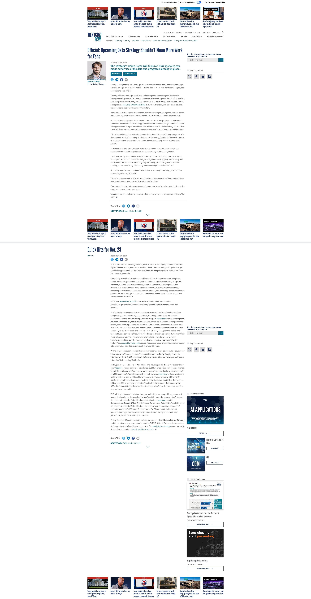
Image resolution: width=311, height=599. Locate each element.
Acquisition (197, 36)
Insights (206, 33)
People (184, 36)
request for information (131, 343)
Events (179, 33)
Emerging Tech (151, 36)
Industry (127, 41)
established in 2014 (128, 301)
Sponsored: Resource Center (162, 41)
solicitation (161, 318)
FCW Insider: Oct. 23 (132, 443)
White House (146, 41)
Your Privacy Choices (187, 2)
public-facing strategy (161, 426)
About (197, 33)
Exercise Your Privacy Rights (215, 2)
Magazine (188, 33)
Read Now (203, 433)
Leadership (118, 41)
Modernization (169, 36)
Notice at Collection (169, 2)
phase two (162, 374)
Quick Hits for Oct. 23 (132, 211)
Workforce (135, 41)
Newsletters (168, 33)
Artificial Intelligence (114, 36)
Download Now (203, 524)
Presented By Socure (195, 564)
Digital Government (215, 36)
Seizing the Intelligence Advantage (185, 41)
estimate (161, 400)
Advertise (216, 33)
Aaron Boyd (95, 81)
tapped (118, 367)
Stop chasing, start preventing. (197, 560)
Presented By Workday (196, 520)
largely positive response (142, 429)
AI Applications (192, 427)
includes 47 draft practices (133, 104)
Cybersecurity (134, 36)
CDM (207, 457)
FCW (92, 255)
